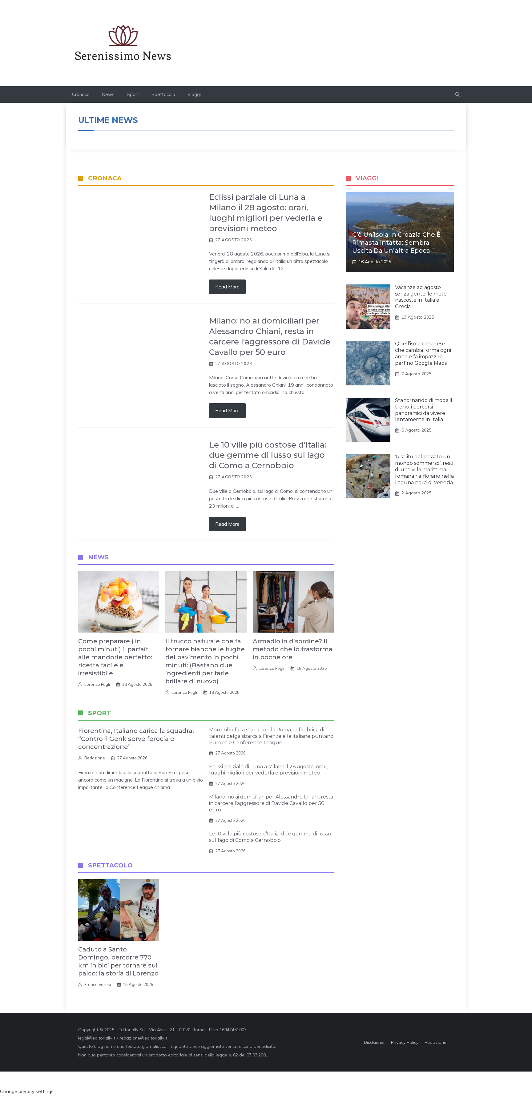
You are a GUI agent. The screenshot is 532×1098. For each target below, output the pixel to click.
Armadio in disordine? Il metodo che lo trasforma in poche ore (292, 649)
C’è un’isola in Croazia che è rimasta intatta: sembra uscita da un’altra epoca (396, 242)
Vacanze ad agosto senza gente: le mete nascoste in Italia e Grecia (421, 296)
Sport (133, 94)
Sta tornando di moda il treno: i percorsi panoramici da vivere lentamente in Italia (423, 410)
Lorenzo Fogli (97, 684)
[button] (457, 94)
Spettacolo (163, 94)
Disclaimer (374, 1042)
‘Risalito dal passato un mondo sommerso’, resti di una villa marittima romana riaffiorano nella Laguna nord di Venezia (424, 469)
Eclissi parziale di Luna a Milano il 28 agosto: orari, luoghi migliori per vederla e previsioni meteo (265, 212)
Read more (227, 287)
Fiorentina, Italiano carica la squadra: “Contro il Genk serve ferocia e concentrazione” (136, 738)
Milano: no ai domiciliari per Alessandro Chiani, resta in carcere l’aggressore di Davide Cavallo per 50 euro (269, 336)
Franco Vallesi (97, 984)
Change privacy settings (27, 1091)
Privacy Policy (404, 1042)
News (108, 94)
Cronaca (81, 94)
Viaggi (194, 94)
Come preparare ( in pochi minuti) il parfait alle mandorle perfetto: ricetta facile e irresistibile (115, 657)
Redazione (94, 757)
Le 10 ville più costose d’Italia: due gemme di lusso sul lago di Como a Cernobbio (267, 455)
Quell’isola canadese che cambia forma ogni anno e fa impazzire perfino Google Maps (423, 353)
